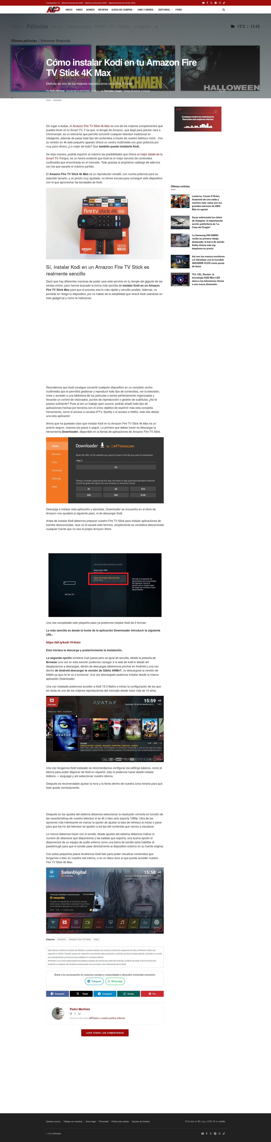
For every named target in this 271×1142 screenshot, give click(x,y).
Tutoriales (109, 90)
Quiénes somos (53, 1121)
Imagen (118, 90)
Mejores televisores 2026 (72, 2)
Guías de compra (122, 9)
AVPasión (57, 1133)
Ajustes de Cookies (141, 1121)
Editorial (164, 9)
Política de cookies (120, 1121)
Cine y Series (145, 9)
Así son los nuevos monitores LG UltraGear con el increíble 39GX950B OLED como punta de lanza (208, 261)
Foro (178, 9)
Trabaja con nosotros (73, 1121)
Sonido (90, 9)
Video (79, 9)
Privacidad (103, 1121)
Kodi (96, 939)
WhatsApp (116, 981)
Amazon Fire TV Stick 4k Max (91, 126)
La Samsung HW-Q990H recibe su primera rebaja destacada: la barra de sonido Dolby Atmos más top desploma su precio (208, 241)
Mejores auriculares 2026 (96, 2)
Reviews (103, 9)
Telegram (96, 981)
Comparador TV (53, 2)
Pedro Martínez (57, 90)
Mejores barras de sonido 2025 (122, 2)
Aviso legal (91, 1121)
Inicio (69, 9)
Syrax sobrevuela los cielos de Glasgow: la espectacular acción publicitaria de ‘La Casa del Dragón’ (207, 222)
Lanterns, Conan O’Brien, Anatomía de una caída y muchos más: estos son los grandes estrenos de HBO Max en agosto (207, 202)
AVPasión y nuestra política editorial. (107, 1018)
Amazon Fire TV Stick (80, 939)
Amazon (62, 939)
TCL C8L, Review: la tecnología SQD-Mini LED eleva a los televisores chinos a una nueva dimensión (208, 279)
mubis (222, 1121)
